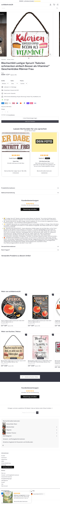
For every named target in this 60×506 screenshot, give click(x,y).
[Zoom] (50, 54)
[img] (16, 155)
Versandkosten (11, 115)
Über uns (3, 473)
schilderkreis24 (7, 5)
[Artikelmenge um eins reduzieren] (2, 112)
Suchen (3, 482)
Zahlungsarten (4, 480)
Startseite (3, 59)
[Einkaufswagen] (54, 4)
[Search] (57, 8)
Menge (3, 109)
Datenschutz (4, 459)
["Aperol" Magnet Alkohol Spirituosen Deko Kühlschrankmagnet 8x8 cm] (13, 310)
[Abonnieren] (37, 412)
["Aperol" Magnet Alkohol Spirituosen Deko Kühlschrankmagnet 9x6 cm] (40, 310)
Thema (22, 80)
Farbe (12, 80)
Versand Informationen (6, 476)
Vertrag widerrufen (7, 467)
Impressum (4, 457)
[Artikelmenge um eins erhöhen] (7, 112)
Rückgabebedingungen (6, 478)
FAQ (2, 484)
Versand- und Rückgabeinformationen (10, 475)
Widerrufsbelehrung (5, 463)
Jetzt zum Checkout (30, 121)
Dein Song (3, 465)
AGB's (2, 461)
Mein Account (4, 486)
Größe (3, 80)
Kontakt (3, 455)
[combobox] (30, 8)
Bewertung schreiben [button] (30, 209)
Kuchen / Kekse (10, 59)
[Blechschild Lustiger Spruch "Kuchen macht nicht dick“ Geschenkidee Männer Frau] (13, 351)
